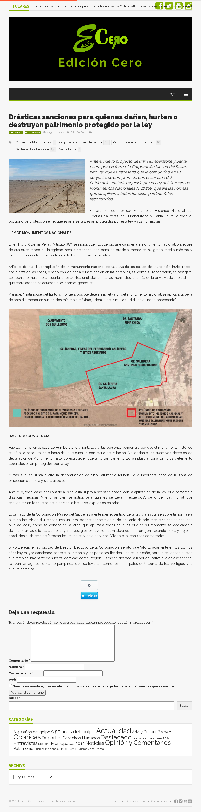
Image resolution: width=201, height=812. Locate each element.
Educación (139, 738)
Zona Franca (96, 748)
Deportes (52, 737)
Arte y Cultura (144, 732)
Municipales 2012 (68, 743)
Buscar (14, 698)
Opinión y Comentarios (138, 742)
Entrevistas (25, 743)
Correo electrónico (26, 673)
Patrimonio (23, 748)
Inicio (115, 801)
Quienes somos (135, 801)
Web (12, 679)
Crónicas (15, 133)
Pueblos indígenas (46, 748)
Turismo (82, 748)
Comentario (19, 660)
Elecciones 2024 (159, 738)
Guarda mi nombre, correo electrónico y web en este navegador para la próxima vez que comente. (94, 686)
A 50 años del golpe (73, 732)
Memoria (44, 744)
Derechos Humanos (81, 737)
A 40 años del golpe (31, 732)
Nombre (16, 667)
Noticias (94, 743)
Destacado (32, 133)
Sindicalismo (67, 749)
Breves (164, 731)
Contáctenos (159, 801)
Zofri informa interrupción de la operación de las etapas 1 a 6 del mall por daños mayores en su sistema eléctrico (116, 6)
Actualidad (113, 731)
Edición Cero (100, 62)
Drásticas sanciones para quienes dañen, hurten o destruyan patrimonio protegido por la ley (93, 121)
